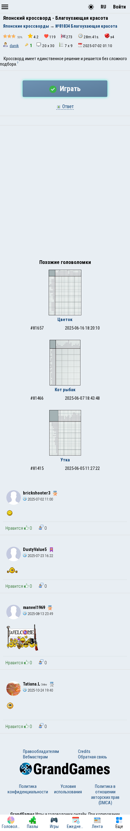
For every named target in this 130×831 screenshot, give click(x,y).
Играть (69, 88)
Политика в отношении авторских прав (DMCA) (105, 794)
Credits (84, 751)
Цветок (65, 319)
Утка (65, 460)
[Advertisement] (65, 193)
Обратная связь (92, 757)
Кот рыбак (65, 389)
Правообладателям (41, 751)
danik (14, 45)
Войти (119, 7)
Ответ (67, 106)
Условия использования (68, 789)
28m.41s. (91, 37)
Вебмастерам (35, 757)
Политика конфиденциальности (28, 789)
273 (69, 37)
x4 (112, 37)
